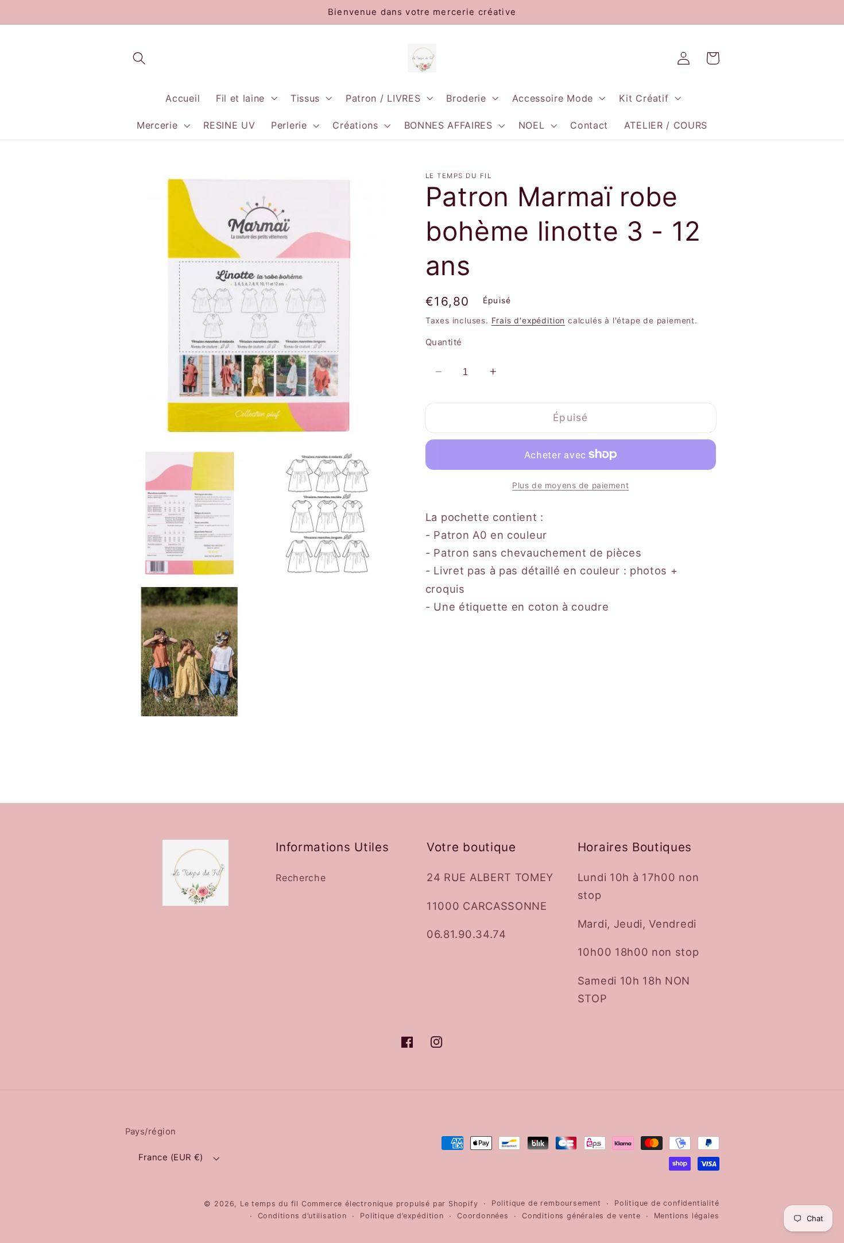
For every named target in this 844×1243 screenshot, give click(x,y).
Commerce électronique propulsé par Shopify (389, 1203)
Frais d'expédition (528, 320)
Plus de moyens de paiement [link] (570, 485)
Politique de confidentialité (666, 1203)
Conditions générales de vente (581, 1215)
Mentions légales (686, 1215)
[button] (139, 58)
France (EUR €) (170, 1157)
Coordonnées (483, 1215)
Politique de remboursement (546, 1203)
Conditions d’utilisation (302, 1215)
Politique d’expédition (402, 1215)
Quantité (443, 342)
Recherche (301, 877)
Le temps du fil (269, 1203)
